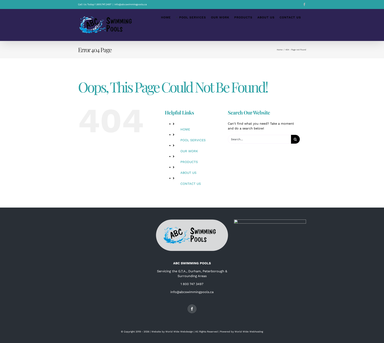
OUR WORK (189, 151)
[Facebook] (192, 308)
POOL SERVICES (193, 140)
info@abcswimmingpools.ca (130, 4)
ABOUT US (188, 173)
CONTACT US (190, 184)
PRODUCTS (189, 162)
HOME (185, 129)
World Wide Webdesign (179, 331)
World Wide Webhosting (249, 331)
